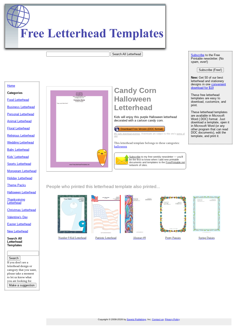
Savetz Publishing (136, 319)
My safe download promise (127, 134)
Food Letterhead (18, 100)
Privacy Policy (172, 319)
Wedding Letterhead (20, 142)
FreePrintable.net (175, 162)
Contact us (158, 319)
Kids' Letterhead (18, 157)
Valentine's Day (17, 217)
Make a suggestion (21, 285)
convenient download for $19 (208, 86)
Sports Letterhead (19, 164)
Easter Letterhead (19, 224)
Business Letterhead (21, 107)
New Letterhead (17, 231)
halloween (120, 146)
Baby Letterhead (18, 149)
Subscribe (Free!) (210, 70)
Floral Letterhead (18, 128)
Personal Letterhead (20, 114)
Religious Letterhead (20, 135)
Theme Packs (16, 185)
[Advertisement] (89, 67)
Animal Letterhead (19, 121)
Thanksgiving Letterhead (16, 201)
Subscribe (134, 156)
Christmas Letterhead (21, 210)
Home (11, 85)
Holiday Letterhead (19, 178)
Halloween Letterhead (21, 192)
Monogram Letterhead (21, 171)
